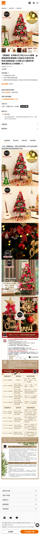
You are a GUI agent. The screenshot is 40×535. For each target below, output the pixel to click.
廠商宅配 (7, 114)
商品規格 (16, 140)
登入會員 (7, 92)
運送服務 (33, 140)
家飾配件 (11, 8)
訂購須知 (24, 140)
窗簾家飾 (4, 8)
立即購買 (10, 532)
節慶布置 (19, 8)
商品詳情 (7, 140)
